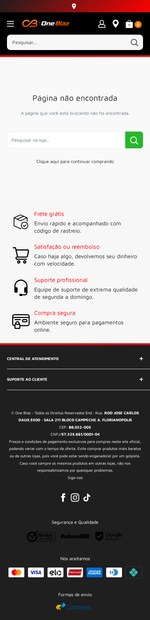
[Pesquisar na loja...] (134, 140)
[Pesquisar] (134, 42)
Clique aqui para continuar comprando (75, 161)
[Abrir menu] (10, 24)
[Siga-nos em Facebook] (63, 497)
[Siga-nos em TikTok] (87, 497)
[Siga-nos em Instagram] (75, 497)
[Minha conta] (101, 23)
